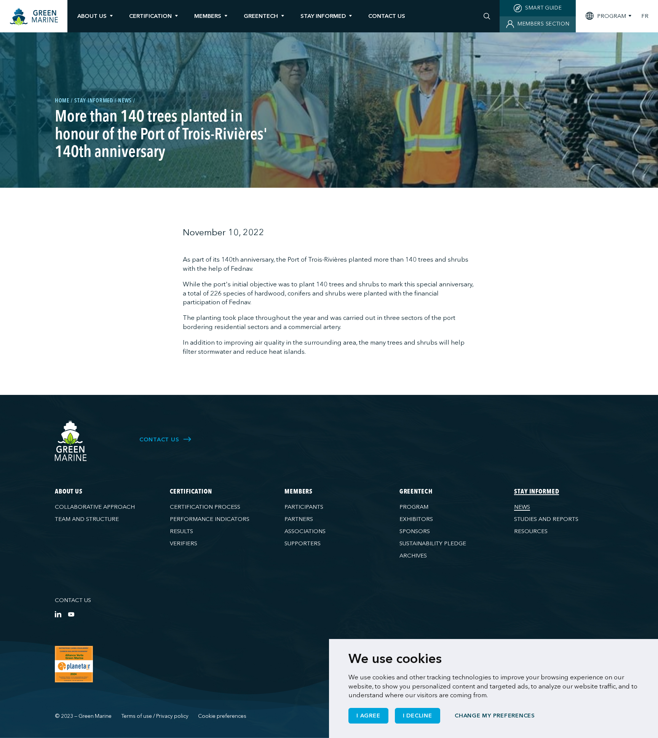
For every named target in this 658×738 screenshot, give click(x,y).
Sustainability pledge (432, 543)
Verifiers (183, 543)
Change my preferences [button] (495, 715)
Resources (531, 531)
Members (207, 16)
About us (92, 16)
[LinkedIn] (58, 614)
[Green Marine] (71, 441)
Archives (413, 555)
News (522, 507)
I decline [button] (417, 715)
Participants (303, 507)
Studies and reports (546, 519)
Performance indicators (209, 519)
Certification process (205, 507)
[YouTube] (71, 614)
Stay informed (323, 16)
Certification (150, 16)
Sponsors (414, 531)
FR (644, 16)
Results (181, 531)
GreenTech (261, 16)
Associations (305, 531)
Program (413, 507)
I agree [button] (368, 715)
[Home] (34, 17)
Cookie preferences (222, 716)
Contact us (73, 600)
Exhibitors (416, 519)
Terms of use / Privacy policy (154, 716)
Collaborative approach (95, 507)
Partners (298, 519)
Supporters (302, 543)
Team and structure (87, 519)
